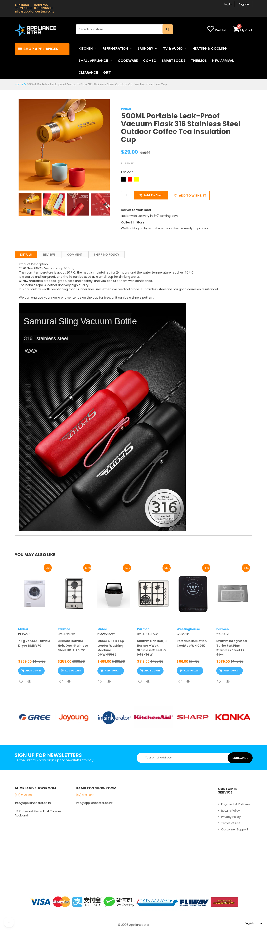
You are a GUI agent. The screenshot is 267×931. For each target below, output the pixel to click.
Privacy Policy (231, 817)
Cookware (128, 60)
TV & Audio (173, 48)
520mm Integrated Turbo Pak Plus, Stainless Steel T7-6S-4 (231, 648)
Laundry (145, 48)
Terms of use (231, 823)
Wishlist (221, 30)
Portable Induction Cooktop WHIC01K (192, 643)
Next (116, 141)
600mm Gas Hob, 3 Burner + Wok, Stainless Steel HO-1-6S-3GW (152, 648)
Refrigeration (115, 48)
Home (19, 84)
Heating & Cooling (210, 48)
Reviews (49, 254)
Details (26, 254)
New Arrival (223, 60)
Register (244, 4)
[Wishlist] (21, 681)
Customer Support (234, 829)
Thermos (199, 60)
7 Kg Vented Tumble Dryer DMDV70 (34, 643)
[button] (253, 923)
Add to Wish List (192, 195)
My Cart (246, 30)
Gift (107, 72)
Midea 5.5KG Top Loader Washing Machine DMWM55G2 (110, 648)
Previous (12, 141)
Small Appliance (93, 60)
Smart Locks (173, 60)
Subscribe (240, 758)
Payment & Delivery (235, 804)
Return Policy (230, 811)
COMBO (149, 60)
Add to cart (153, 195)
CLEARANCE (88, 72)
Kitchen (85, 48)
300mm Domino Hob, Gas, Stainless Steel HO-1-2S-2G (73, 645)
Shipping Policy (106, 254)
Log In (228, 4)
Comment (75, 254)
